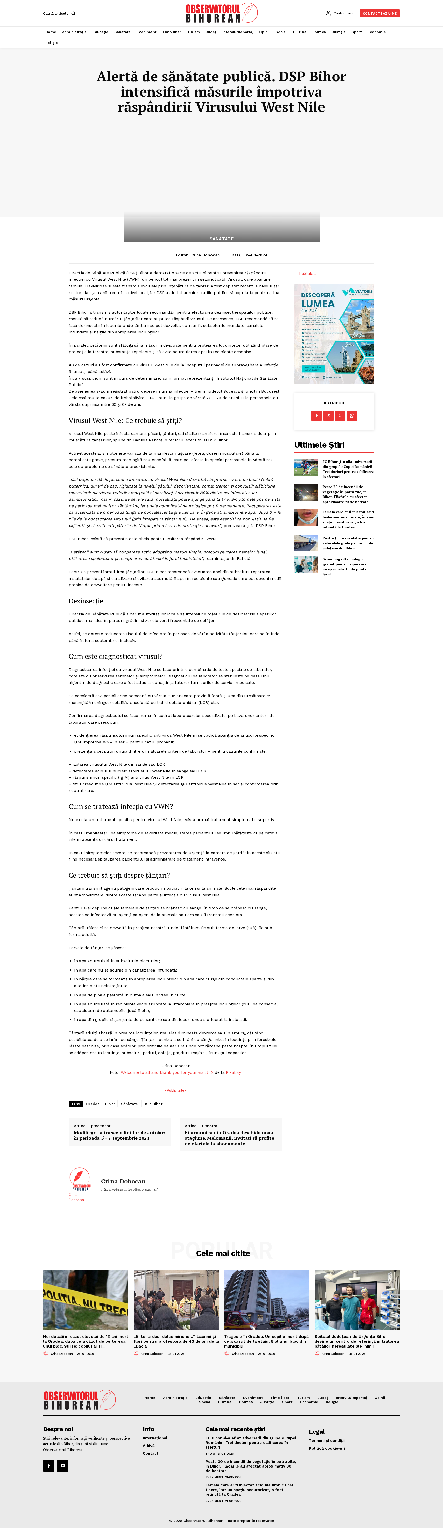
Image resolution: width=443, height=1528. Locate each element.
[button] (60, 13)
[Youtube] (62, 1465)
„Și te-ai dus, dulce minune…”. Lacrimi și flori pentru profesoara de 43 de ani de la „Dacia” (176, 1341)
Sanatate (221, 239)
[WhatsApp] (352, 416)
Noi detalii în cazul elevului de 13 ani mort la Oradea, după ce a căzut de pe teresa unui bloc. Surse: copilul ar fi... (85, 1341)
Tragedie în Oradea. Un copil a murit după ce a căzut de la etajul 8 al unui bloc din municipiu (266, 1341)
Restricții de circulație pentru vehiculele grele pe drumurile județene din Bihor (348, 542)
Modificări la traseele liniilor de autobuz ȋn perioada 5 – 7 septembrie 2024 (120, 1135)
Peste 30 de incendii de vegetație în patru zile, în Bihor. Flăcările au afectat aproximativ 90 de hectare (345, 494)
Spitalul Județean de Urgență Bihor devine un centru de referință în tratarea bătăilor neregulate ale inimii (357, 1341)
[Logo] (222, 13)
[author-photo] (46, 1353)
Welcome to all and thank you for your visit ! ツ (167, 1072)
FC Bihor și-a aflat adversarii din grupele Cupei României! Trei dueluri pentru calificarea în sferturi (348, 469)
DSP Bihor (153, 1104)
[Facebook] (316, 416)
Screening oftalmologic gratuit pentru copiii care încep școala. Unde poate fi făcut (346, 566)
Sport (211, 1453)
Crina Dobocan (205, 255)
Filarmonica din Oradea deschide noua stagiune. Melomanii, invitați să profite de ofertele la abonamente (229, 1138)
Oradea (92, 1104)
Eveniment (215, 1477)
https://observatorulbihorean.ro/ (129, 1189)
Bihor (110, 1104)
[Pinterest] (340, 416)
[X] (328, 416)
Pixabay (233, 1072)
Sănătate (129, 1104)
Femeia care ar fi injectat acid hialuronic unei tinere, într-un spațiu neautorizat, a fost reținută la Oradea (348, 519)
